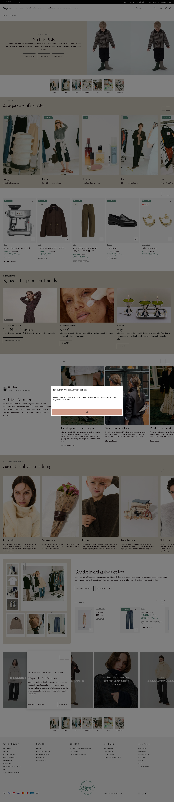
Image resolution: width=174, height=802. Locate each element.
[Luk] (119, 390)
